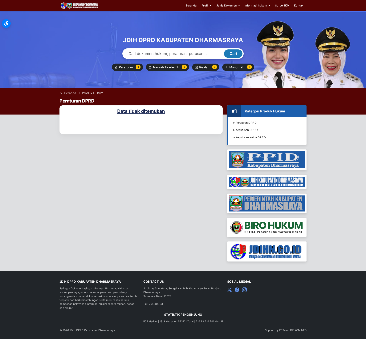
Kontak (298, 5)
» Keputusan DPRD (245, 130)
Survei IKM (282, 5)
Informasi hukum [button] (256, 5)
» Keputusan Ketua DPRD (249, 137)
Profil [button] (205, 5)
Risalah (207, 67)
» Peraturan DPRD (245, 122)
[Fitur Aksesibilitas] (6, 23)
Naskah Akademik (169, 67)
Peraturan (129, 67)
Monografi (239, 67)
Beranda (191, 5)
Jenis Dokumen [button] (227, 5)
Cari (233, 53)
